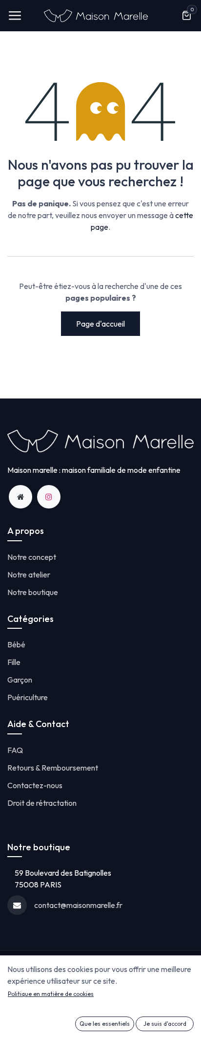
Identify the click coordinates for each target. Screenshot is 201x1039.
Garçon (19, 680)
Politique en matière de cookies (51, 993)
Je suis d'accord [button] (164, 1023)
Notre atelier (28, 574)
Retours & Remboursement (52, 768)
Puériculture (27, 697)
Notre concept (31, 557)
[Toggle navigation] (14, 15)
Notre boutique (32, 592)
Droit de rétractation (42, 803)
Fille (13, 662)
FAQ (15, 750)
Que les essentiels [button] (105, 1023)
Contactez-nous (34, 785)
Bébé (16, 644)
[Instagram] (48, 496)
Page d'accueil (100, 324)
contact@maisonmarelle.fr (78, 905)
